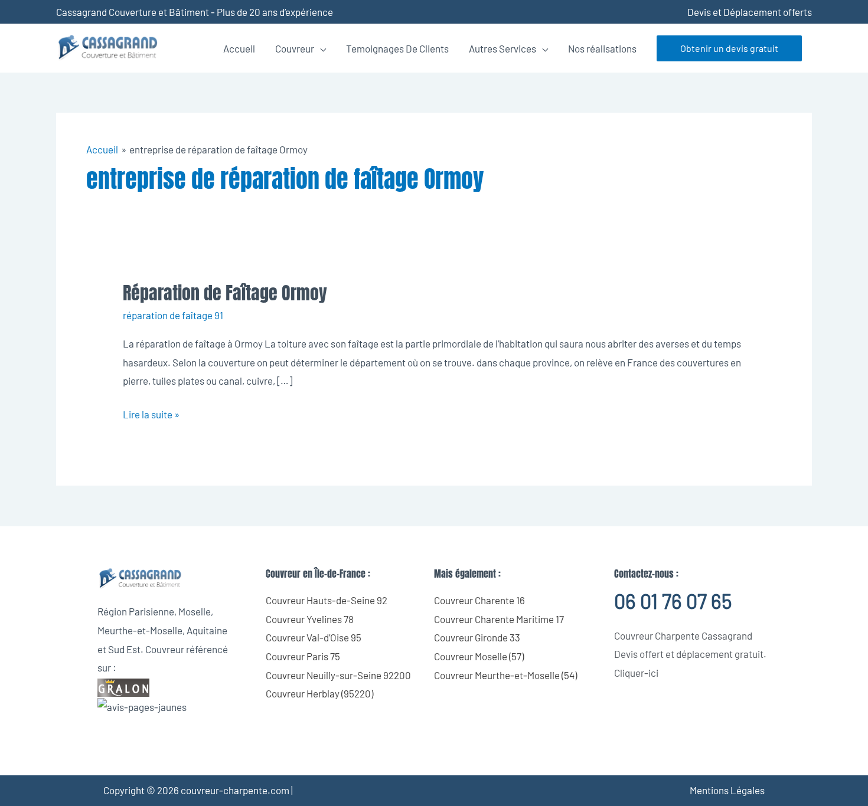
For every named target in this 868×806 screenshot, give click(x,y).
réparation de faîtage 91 (173, 315)
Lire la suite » (151, 412)
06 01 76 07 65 (673, 601)
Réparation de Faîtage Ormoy (225, 293)
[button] (729, 48)
